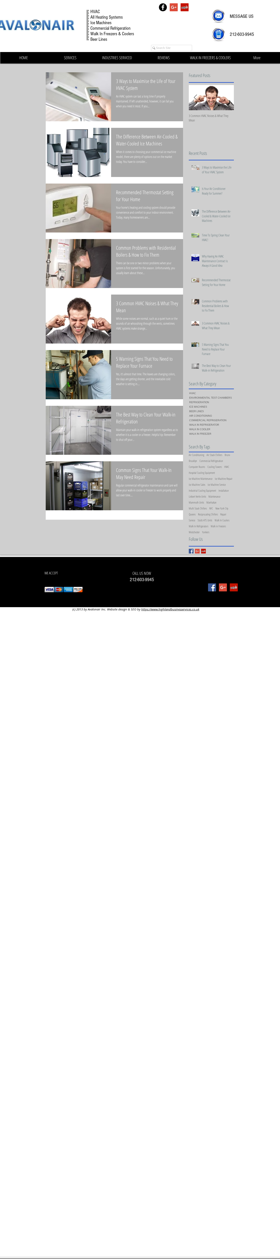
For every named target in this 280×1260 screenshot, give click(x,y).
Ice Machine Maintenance (200, 478)
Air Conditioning (196, 455)
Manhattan (211, 502)
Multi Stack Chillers (198, 508)
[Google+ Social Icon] (174, 7)
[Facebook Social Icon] (212, 587)
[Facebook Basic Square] (191, 551)
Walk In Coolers (222, 520)
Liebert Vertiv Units (197, 496)
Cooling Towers (214, 466)
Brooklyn (193, 461)
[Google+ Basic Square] (197, 551)
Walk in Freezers (218, 526)
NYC (211, 508)
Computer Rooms (197, 466)
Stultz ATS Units (205, 520)
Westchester (194, 532)
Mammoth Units (196, 502)
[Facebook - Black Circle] (163, 7)
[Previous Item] (195, 97)
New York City (221, 508)
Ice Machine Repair (223, 478)
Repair (223, 514)
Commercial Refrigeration (211, 461)
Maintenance (214, 496)
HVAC (226, 466)
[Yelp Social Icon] (185, 7)
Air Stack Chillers (214, 455)
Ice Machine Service (217, 484)
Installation (224, 490)
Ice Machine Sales (197, 484)
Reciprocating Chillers (208, 514)
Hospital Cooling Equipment (202, 472)
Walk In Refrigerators (198, 526)
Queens (192, 514)
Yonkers (205, 532)
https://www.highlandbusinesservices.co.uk (170, 609)
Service (192, 520)
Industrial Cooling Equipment (202, 490)
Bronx (227, 455)
